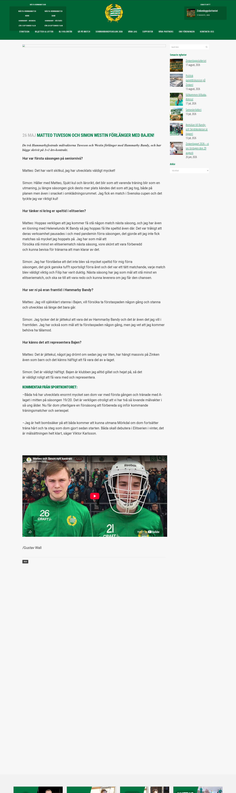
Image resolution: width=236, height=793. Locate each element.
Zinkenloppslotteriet (207, 10)
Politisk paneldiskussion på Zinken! (195, 80)
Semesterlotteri (193, 110)
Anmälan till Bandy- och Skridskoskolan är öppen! (197, 129)
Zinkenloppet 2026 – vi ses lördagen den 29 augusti (197, 148)
